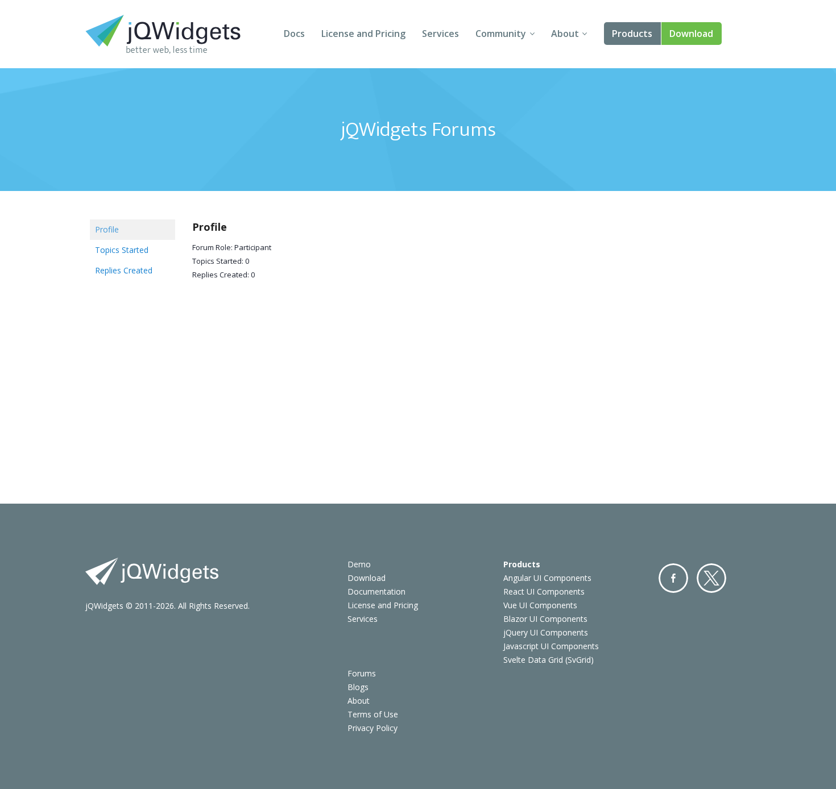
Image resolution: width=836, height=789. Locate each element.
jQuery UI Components (545, 632)
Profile (107, 229)
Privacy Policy (372, 727)
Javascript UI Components (551, 646)
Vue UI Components (540, 605)
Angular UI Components (547, 577)
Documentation (376, 591)
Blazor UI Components (545, 618)
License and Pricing (363, 33)
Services (440, 33)
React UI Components (544, 591)
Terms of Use (372, 714)
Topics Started (121, 249)
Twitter (711, 578)
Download (691, 33)
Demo (359, 564)
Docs (294, 33)
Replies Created (123, 270)
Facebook (673, 578)
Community (500, 33)
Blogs (358, 687)
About (565, 33)
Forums (361, 673)
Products (632, 33)
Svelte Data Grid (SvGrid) (548, 659)
